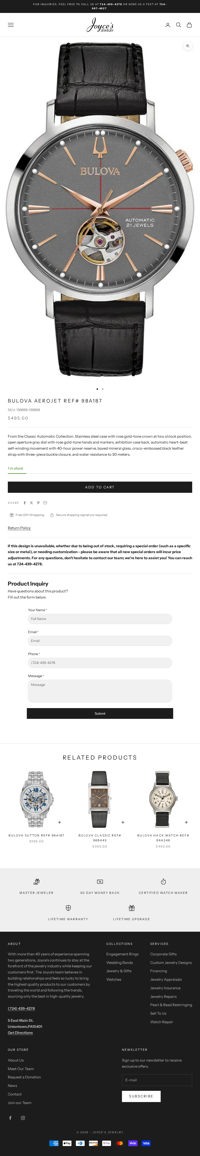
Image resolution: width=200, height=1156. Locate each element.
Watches (113, 979)
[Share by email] (45, 503)
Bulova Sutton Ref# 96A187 (36, 835)
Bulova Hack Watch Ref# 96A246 (163, 838)
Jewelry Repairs (163, 996)
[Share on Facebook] (25, 503)
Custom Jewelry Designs (171, 962)
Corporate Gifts (163, 954)
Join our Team (19, 1102)
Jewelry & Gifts (118, 971)
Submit (100, 713)
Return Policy (19, 528)
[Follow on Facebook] (10, 1117)
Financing (158, 971)
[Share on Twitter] (31, 503)
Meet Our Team (21, 1068)
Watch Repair (161, 1022)
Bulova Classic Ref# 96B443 (100, 838)
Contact (15, 1094)
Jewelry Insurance (165, 988)
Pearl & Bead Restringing (171, 1004)
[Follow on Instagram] (22, 1117)
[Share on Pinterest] (38, 503)
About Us (16, 1060)
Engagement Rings (122, 954)
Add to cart (100, 487)
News (12, 1085)
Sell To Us (158, 1013)
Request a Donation (24, 1077)
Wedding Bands (119, 962)
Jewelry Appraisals (166, 979)
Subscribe (141, 1096)
